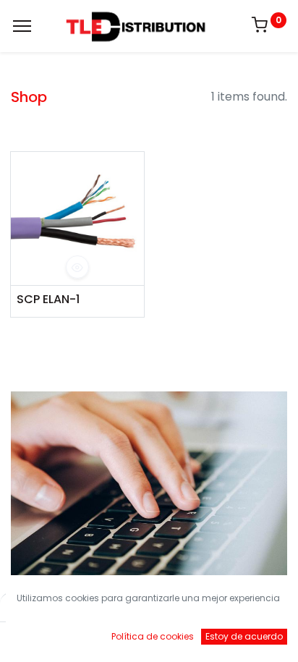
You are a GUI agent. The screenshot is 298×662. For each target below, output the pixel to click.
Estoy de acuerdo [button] (244, 636)
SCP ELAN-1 (48, 299)
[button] (77, 267)
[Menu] (22, 26)
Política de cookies (152, 636)
